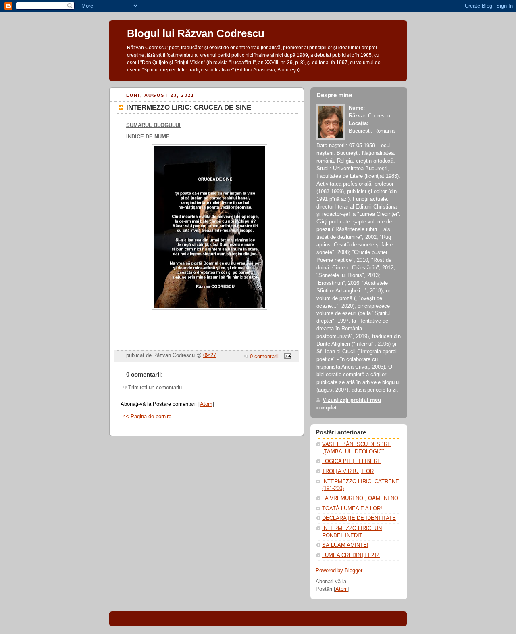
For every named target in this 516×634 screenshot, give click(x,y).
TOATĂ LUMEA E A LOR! (352, 508)
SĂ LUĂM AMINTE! (345, 545)
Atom (206, 404)
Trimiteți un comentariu (155, 387)
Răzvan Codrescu (369, 116)
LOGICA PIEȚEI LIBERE (351, 461)
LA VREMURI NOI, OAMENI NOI (361, 498)
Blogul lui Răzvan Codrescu (195, 33)
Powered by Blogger (339, 571)
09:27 (209, 355)
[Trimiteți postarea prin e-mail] (286, 356)
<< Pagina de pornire (147, 416)
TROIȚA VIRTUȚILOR (348, 471)
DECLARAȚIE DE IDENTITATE (359, 518)
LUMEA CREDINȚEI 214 (351, 555)
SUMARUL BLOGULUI (153, 125)
